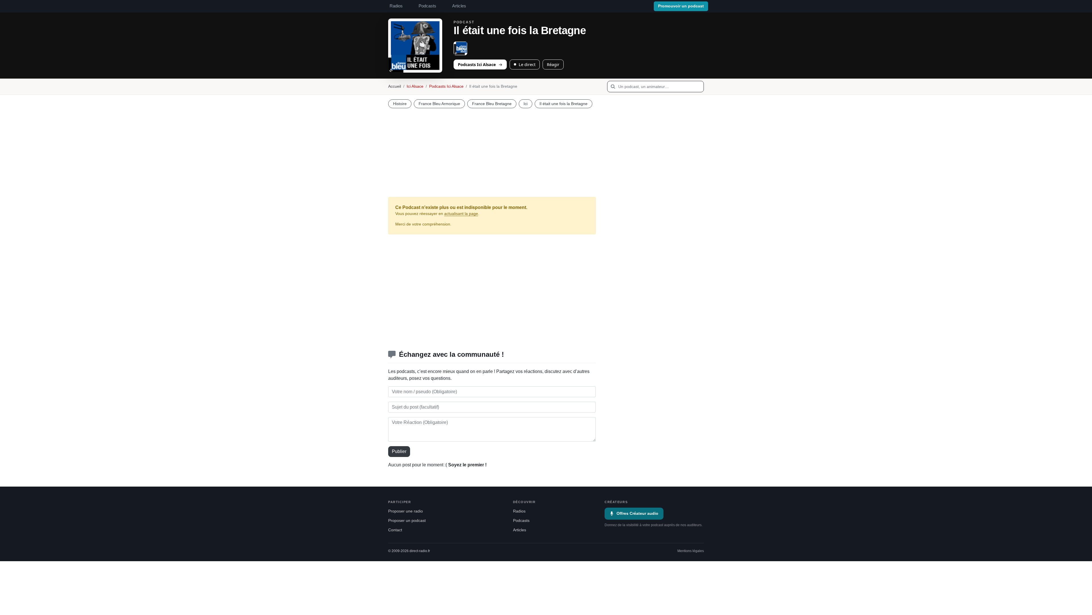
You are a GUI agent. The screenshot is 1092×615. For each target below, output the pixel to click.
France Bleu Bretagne (492, 103)
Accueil (394, 86)
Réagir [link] (553, 64)
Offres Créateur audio (637, 513)
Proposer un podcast (407, 520)
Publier (399, 451)
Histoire (400, 103)
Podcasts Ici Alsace (477, 64)
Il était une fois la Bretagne (563, 103)
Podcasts (427, 6)
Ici (526, 103)
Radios (396, 6)
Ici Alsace (415, 86)
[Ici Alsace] (460, 48)
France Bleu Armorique (439, 103)
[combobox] (655, 86)
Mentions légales (690, 551)
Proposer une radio (405, 511)
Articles (459, 6)
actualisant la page (461, 214)
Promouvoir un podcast (681, 6)
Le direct (527, 64)
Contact (395, 530)
